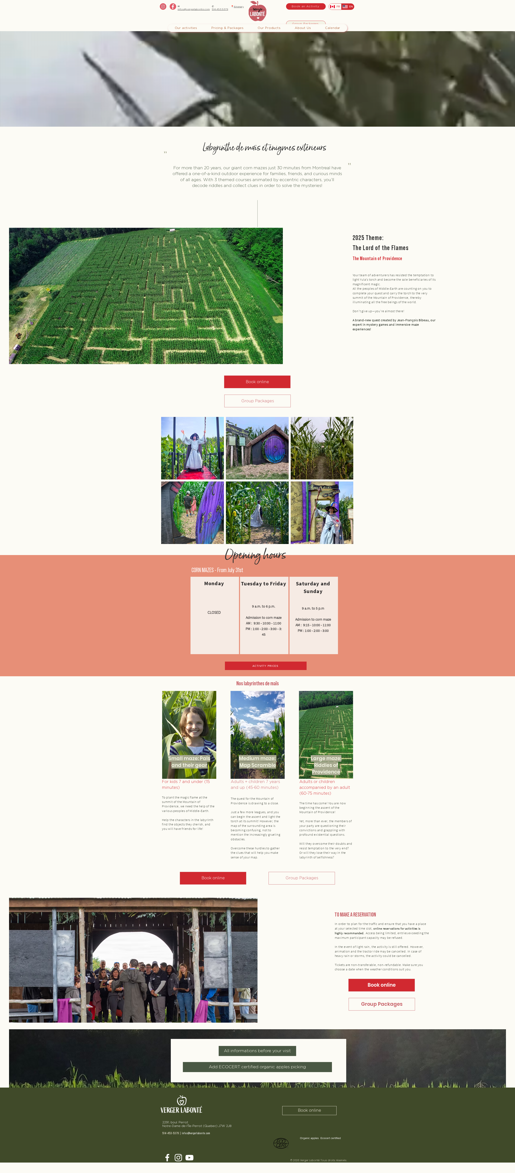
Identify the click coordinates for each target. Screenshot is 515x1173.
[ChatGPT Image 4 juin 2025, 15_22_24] (173, 6)
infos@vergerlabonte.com (194, 9)
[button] (227, 28)
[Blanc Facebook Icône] (167, 1158)
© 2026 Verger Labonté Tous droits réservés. (319, 1160)
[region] (215, 615)
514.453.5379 (220, 9)
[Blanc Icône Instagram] (178, 1158)
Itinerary (239, 6)
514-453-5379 (170, 1133)
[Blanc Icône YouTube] (189, 1158)
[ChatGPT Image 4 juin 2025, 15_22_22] (163, 6)
